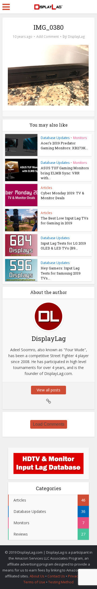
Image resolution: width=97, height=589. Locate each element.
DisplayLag (76, 37)
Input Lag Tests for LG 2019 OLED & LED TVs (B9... (63, 246)
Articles (46, 187)
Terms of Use (34, 582)
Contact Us (56, 576)
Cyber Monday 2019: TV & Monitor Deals (62, 195)
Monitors (80, 138)
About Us (37, 576)
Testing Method (61, 582)
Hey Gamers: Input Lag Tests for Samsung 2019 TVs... (61, 273)
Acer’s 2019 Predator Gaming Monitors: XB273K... (64, 145)
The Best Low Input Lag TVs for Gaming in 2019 (64, 220)
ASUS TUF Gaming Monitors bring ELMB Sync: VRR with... (65, 172)
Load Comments (48, 424)
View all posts (48, 389)
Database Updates (55, 138)
